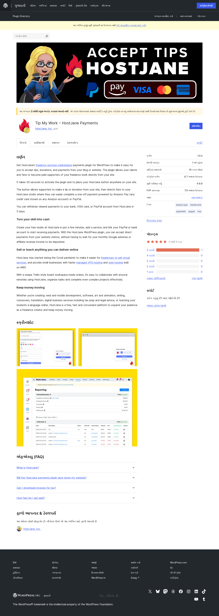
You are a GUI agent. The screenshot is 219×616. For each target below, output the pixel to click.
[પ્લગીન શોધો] (47, 36)
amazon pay (182, 205)
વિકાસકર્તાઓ (97, 572)
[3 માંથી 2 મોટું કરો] (133, 332)
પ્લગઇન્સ (56, 572)
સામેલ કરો (135, 562)
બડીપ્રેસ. (174, 577)
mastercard (195, 205)
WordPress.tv (98, 577)
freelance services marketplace (54, 165)
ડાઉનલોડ (196, 126)
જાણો (94, 562)
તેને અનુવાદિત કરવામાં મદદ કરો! (131, 25)
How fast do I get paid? (31, 498)
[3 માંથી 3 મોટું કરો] (133, 373)
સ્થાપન (55, 142)
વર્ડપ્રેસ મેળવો (206, 5)
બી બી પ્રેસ (175, 572)
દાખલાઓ (56, 577)
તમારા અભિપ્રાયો (156, 278)
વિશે (15, 562)
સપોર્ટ (199, 142)
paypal (191, 211)
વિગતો (23, 142)
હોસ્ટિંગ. (16, 572)
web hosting (116, 262)
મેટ (171, 567)
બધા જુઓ (197, 278)
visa (199, 211)
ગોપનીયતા (17, 577)
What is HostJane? (28, 467)
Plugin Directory (21, 16)
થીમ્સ (54, 567)
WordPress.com (178, 562)
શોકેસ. (55, 562)
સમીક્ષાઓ (39, 142)
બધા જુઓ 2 (196, 197)
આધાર (94, 567)
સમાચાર (16, 567)
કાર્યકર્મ (134, 567)
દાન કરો (134, 572)
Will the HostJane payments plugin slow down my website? (52, 477)
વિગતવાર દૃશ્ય (154, 220)
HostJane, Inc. (43, 128)
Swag (135, 577)
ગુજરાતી (47, 595)
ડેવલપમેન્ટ (72, 142)
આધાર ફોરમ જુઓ (156, 305)
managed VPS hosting (89, 262)
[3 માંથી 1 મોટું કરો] (71, 332)
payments (181, 211)
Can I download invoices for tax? (36, 487)
